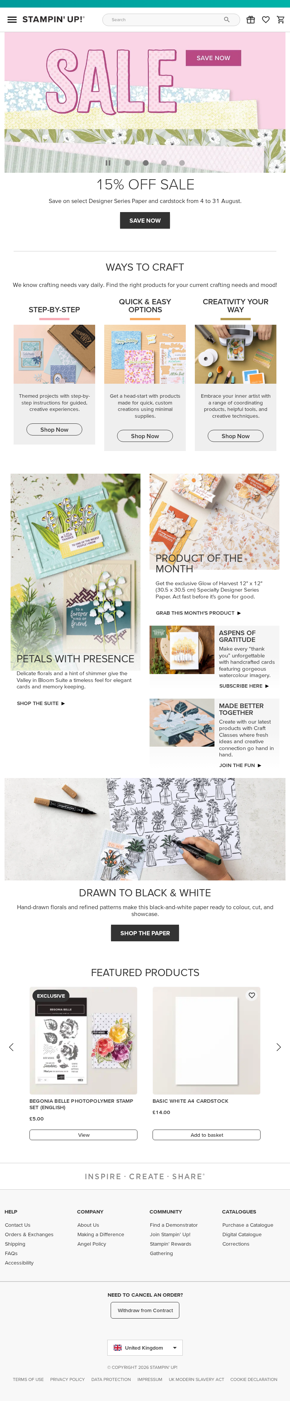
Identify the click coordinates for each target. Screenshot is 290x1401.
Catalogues (239, 1212)
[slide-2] (164, 163)
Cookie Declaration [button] (254, 1379)
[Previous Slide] (11, 1054)
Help (11, 1212)
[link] (265, 19)
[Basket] (280, 19)
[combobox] (171, 20)
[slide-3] (182, 163)
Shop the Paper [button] (145, 933)
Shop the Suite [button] (38, 703)
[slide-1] (146, 163)
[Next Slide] (278, 1054)
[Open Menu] (12, 20)
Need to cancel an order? (145, 1295)
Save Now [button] (145, 220)
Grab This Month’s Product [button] (195, 613)
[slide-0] (128, 163)
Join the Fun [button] (237, 765)
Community (166, 1212)
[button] (250, 19)
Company (90, 1212)
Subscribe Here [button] (240, 686)
